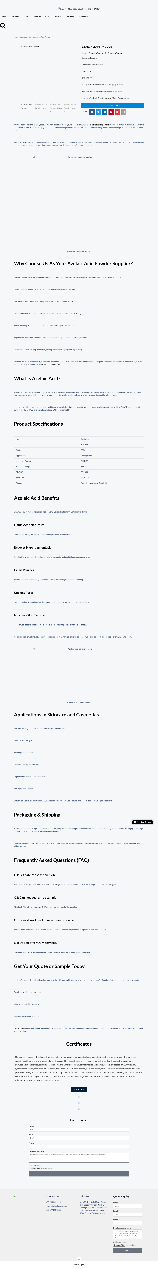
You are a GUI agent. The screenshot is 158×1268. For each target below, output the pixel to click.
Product (37, 17)
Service (26, 17)
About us (15, 17)
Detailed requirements (38, 1151)
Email (31, 1134)
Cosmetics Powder (27, 37)
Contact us (83, 17)
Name (31, 1126)
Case (47, 17)
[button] (92, 112)
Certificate (70, 17)
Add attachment (35, 1165)
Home (4, 17)
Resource (57, 17)
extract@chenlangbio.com (30, 992)
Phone (31, 1143)
